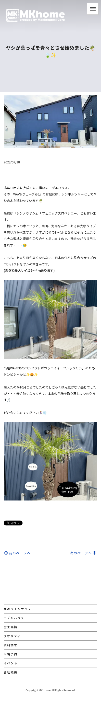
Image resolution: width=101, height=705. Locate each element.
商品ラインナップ (17, 609)
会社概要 (10, 672)
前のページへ (20, 553)
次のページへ (81, 553)
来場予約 (10, 654)
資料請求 (10, 645)
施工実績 (10, 627)
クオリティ (12, 636)
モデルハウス (14, 618)
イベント (10, 663)
